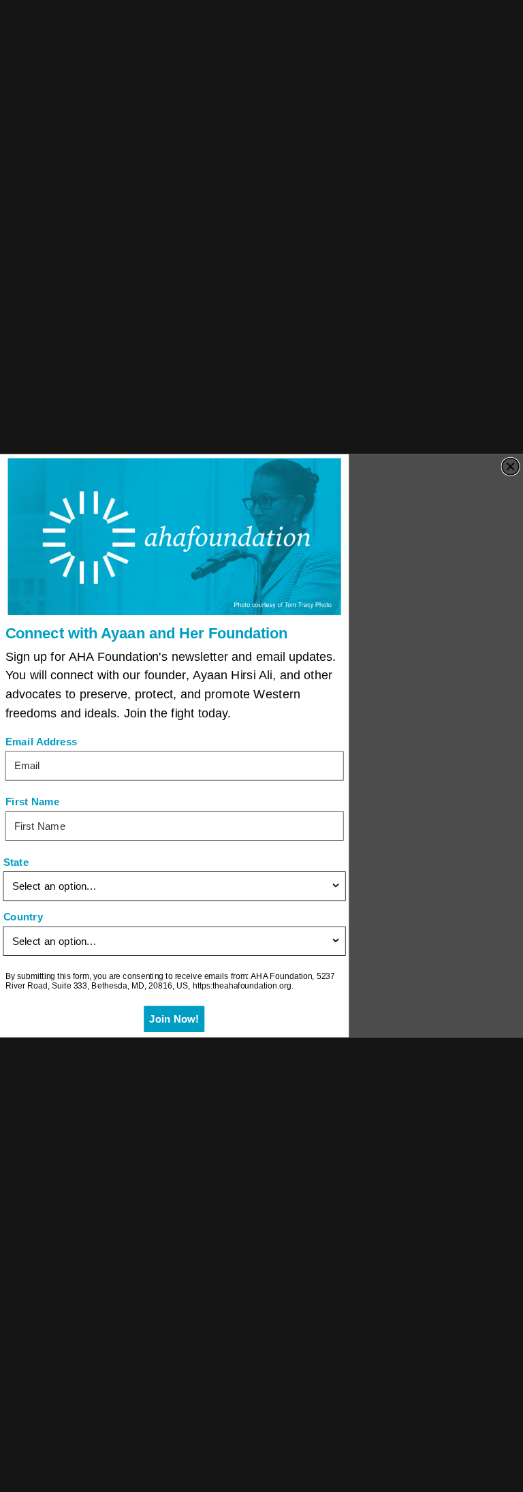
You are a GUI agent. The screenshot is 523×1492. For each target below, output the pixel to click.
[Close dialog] (510, 467)
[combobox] (171, 887)
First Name (32, 802)
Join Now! (174, 1019)
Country (23, 917)
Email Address (41, 742)
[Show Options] (335, 887)
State (16, 863)
